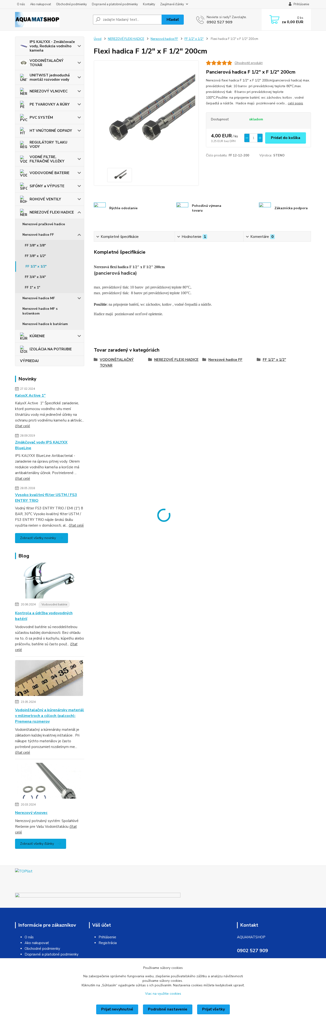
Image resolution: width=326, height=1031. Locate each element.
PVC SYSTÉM (41, 117)
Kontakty (149, 4)
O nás (21, 4)
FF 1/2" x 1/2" (36, 266)
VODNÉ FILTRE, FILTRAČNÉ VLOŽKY (47, 159)
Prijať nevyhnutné (117, 1009)
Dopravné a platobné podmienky (115, 4)
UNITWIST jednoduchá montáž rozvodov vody (50, 77)
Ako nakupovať (40, 4)
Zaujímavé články (172, 4)
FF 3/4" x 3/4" (35, 277)
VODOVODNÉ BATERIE (49, 173)
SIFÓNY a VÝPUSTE (47, 186)
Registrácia (108, 942)
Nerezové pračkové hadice (43, 224)
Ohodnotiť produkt (249, 63)
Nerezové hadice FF (38, 234)
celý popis (295, 103)
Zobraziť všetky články (37, 843)
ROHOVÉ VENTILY (45, 199)
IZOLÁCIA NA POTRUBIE (51, 349)
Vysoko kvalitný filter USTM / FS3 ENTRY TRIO (46, 497)
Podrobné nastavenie (167, 1009)
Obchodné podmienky (71, 4)
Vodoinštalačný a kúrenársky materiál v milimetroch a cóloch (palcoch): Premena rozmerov (49, 715)
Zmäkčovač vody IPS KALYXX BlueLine (41, 445)
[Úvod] (52, 19)
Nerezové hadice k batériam (45, 324)
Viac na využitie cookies (163, 993)
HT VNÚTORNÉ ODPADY (51, 130)
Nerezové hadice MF (38, 298)
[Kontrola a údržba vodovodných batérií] (49, 581)
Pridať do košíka (285, 137)
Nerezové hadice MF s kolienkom (40, 311)
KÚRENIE (37, 336)
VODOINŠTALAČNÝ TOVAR (46, 62)
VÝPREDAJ (29, 360)
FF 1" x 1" (32, 287)
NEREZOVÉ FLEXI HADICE (52, 212)
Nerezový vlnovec (31, 812)
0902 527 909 (219, 22)
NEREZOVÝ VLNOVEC (49, 91)
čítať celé (22, 426)
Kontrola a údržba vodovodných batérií (44, 615)
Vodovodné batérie (54, 604)
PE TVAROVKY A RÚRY (50, 104)
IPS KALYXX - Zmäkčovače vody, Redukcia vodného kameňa (52, 46)
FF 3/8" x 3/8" (35, 245)
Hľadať (173, 19)
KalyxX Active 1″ (30, 395)
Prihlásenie (107, 937)
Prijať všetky (213, 1009)
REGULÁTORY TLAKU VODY (48, 144)
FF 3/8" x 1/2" (35, 256)
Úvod (97, 39)
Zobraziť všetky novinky (38, 538)
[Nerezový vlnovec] (49, 781)
